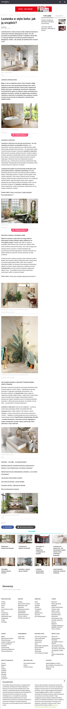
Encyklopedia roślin (57, 618)
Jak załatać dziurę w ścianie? (57, 642)
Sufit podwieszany (23, 614)
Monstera (54, 602)
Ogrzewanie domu (6, 616)
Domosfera (4, 15)
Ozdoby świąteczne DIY (8, 642)
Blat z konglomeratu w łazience (10, 489)
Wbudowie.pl (38, 640)
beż (32, 246)
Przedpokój (38, 609)
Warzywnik (54, 616)
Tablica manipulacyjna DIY (57, 654)
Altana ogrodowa (56, 604)
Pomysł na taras (28, 667)
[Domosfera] (5, 2)
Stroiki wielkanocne (6, 651)
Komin (3, 605)
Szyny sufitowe (39, 647)
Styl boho (37, 614)
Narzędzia (21, 607)
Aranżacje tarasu (56, 614)
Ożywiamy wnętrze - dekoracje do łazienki (13, 485)
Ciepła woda (4, 614)
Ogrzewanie (38, 642)
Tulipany (3, 669)
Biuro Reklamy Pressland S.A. (54, 665)
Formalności (4, 613)
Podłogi (20, 602)
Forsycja (3, 676)
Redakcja (48, 669)
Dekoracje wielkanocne (7, 649)
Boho (2, 83)
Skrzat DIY (54, 636)
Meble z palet (55, 611)
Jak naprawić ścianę (57, 650)
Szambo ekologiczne (24, 618)
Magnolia (54, 624)
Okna (2, 607)
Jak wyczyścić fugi (56, 645)
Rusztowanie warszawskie (22, 611)
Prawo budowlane (40, 638)
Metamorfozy (38, 613)
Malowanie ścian (22, 605)
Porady (3, 602)
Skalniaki (54, 605)
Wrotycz (53, 622)
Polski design (5, 647)
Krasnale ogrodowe (57, 620)
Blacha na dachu (22, 616)
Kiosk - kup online (25, 9)
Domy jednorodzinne (29, 663)
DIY (52, 652)
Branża (25, 665)
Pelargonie (4, 678)
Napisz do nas (50, 667)
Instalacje (4, 622)
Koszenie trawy (55, 613)
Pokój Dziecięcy (5, 640)
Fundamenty (4, 618)
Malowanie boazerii (23, 609)
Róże (2, 667)
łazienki (11, 15)
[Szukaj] (60, 2)
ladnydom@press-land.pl (53, 663)
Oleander (3, 670)
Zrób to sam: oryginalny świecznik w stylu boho (22, 276)
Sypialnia (37, 605)
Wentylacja (38, 649)
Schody (3, 604)
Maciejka (3, 674)
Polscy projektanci (6, 644)
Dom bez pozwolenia (41, 636)
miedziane (4, 411)
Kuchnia (37, 607)
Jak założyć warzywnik (58, 648)
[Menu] (65, 2)
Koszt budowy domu (7, 609)
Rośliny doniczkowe (57, 607)
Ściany (3, 620)
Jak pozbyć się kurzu (57, 647)
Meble (3, 636)
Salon (36, 602)
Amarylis (3, 672)
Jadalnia (37, 611)
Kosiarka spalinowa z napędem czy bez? (57, 626)
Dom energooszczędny (41, 653)
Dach (2, 611)
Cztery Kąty (21, 638)
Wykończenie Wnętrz (24, 604)
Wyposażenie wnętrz (7, 638)
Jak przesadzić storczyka (55, 639)
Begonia (3, 665)
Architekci (4, 646)
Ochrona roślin (55, 609)
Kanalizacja (38, 651)
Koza (36, 644)
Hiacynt (3, 663)
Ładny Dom (21, 636)
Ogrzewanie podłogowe (41, 646)
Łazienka (37, 604)
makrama (31, 419)
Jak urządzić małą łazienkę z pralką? (11, 478)
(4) (21, 135)
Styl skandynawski (40, 616)
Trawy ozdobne (55, 629)
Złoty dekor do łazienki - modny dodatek (12, 481)
